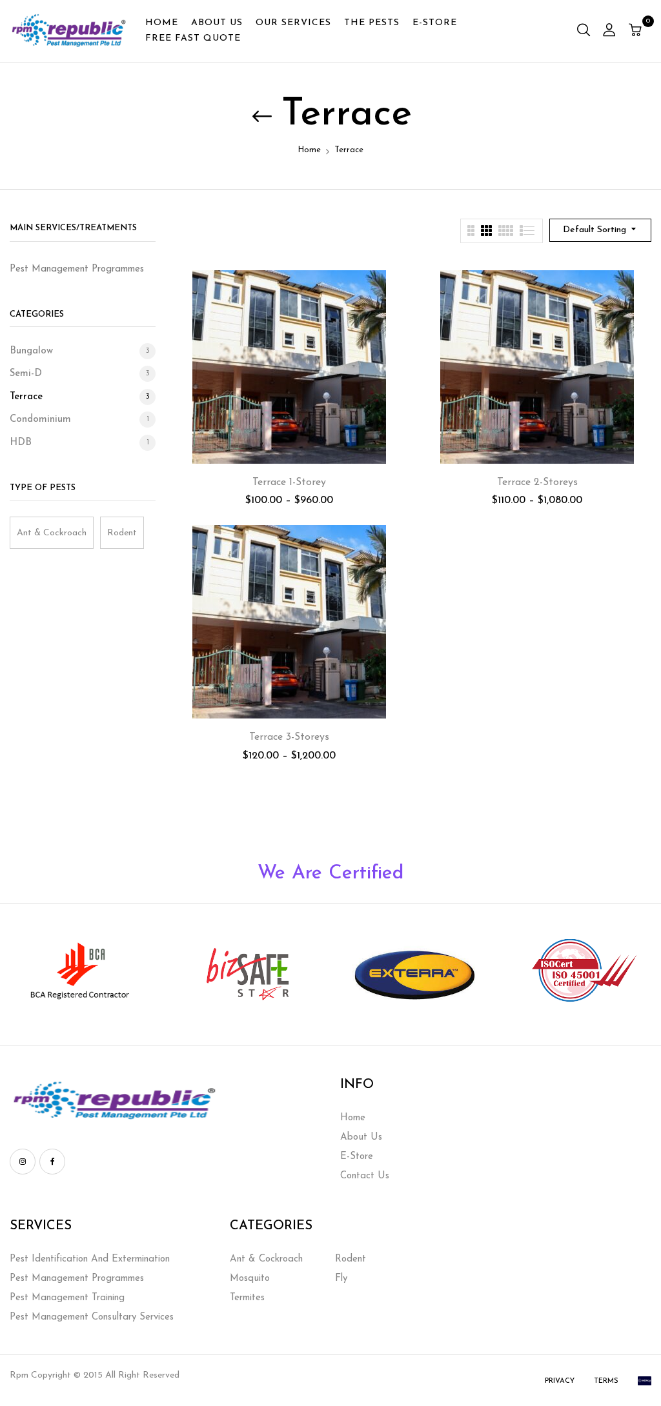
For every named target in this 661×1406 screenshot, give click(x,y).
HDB (21, 443)
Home (309, 150)
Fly (341, 1278)
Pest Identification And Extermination (90, 1259)
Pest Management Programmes (77, 1278)
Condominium (40, 419)
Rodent (122, 533)
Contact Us (364, 1176)
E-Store (356, 1157)
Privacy (560, 1381)
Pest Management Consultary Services (92, 1317)
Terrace (26, 397)
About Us (361, 1137)
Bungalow (31, 351)
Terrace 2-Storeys (537, 482)
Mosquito (250, 1278)
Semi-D (26, 374)
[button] (637, 31)
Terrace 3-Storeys (289, 737)
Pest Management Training (67, 1298)
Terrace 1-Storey (289, 482)
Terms (606, 1381)
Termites (247, 1298)
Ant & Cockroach (51, 533)
